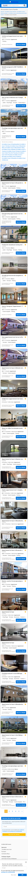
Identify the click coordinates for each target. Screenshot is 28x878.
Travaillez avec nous (7, 849)
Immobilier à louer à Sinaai (12, 151)
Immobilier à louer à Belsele (8, 149)
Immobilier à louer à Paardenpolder (10, 144)
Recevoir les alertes (14, 834)
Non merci (13, 875)
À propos (4, 851)
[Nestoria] (14, 2)
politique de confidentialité (16, 831)
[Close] (26, 862)
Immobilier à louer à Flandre (10, 11)
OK (22, 875)
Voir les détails (21, 44)
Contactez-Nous (6, 853)
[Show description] (25, 36)
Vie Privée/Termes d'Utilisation (9, 858)
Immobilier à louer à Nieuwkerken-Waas (14, 147)
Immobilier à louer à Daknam (14, 156)
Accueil (2, 11)
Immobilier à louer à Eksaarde (9, 158)
